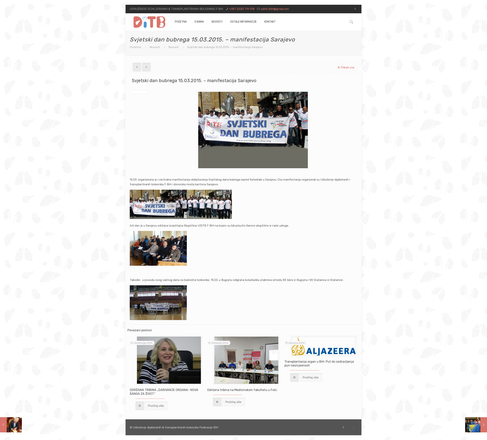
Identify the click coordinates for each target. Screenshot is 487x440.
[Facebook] (355, 9)
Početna (135, 47)
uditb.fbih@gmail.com (275, 9)
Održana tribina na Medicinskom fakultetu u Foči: (242, 390)
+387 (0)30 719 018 (242, 9)
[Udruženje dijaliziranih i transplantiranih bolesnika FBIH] (149, 21)
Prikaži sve (347, 67)
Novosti (155, 47)
